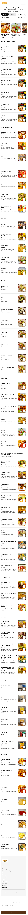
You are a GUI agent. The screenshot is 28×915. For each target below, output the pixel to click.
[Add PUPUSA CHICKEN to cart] (24, 85)
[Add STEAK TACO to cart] (24, 301)
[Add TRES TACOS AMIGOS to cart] (24, 238)
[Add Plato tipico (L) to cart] (24, 489)
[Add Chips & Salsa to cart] (24, 446)
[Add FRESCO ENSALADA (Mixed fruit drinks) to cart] (24, 747)
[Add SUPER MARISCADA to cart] (24, 176)
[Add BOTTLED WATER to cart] (24, 689)
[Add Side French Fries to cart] (24, 826)
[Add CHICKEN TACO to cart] (24, 290)
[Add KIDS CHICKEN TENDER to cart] (24, 775)
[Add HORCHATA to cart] (24, 700)
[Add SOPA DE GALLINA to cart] (24, 210)
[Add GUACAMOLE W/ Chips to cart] (24, 849)
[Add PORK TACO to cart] (24, 336)
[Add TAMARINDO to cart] (24, 724)
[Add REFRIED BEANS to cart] (24, 814)
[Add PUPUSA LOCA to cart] (24, 97)
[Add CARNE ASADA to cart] (24, 626)
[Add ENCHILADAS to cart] (24, 250)
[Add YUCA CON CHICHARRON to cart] (24, 399)
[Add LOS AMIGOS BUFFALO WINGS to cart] (24, 411)
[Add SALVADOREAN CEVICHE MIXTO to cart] (19, 31)
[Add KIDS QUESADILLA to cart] (24, 764)
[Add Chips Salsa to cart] (24, 791)
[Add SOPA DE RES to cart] (24, 199)
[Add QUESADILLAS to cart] (24, 262)
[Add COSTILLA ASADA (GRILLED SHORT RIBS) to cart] (24, 637)
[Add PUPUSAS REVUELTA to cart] (24, 74)
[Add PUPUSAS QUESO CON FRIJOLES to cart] (24, 62)
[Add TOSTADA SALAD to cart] (24, 587)
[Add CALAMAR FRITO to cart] (24, 388)
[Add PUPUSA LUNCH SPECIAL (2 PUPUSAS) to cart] (24, 547)
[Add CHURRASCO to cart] (24, 148)
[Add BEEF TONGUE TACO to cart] (24, 360)
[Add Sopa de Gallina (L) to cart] (24, 500)
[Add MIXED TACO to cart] (24, 325)
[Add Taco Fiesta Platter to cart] (24, 159)
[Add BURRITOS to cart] (24, 273)
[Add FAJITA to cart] (24, 227)
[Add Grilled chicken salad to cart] (24, 609)
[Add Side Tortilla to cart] (24, 803)
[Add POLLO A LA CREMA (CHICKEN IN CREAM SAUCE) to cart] (24, 661)
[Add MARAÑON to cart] (24, 712)
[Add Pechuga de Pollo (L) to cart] (24, 524)
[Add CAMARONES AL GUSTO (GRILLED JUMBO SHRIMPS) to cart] (24, 672)
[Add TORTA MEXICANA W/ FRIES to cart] (24, 598)
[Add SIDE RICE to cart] (24, 838)
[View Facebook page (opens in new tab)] (3, 899)
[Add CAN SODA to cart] (24, 735)
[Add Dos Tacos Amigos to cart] (24, 535)
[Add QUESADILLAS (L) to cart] (24, 465)
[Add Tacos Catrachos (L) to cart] (24, 570)
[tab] (5, 14)
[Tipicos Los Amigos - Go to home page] (4, 3)
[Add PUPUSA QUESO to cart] (24, 50)
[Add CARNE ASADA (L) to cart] (24, 477)
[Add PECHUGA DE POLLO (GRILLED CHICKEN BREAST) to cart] (24, 649)
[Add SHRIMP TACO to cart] (24, 348)
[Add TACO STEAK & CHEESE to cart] (24, 313)
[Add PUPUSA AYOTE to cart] (24, 120)
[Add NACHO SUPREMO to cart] (24, 422)
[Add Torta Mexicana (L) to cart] (24, 512)
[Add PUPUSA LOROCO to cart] (24, 109)
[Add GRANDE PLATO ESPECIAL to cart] (8, 31)
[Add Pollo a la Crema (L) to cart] (24, 559)
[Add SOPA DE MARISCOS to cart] (24, 187)
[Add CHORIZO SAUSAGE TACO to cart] (24, 371)
